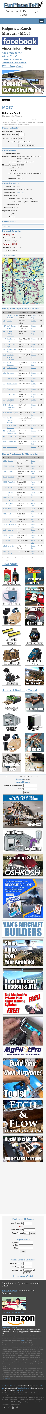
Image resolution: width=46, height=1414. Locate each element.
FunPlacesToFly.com (9, 1386)
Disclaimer (7, 1378)
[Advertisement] (23, 1186)
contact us (20, 1390)
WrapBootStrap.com (24, 1388)
